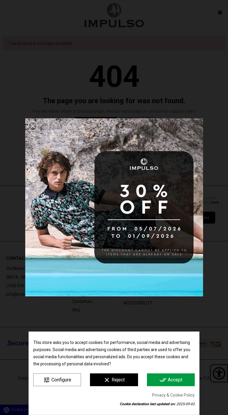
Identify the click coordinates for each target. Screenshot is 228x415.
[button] (32, 126)
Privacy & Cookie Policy (173, 395)
